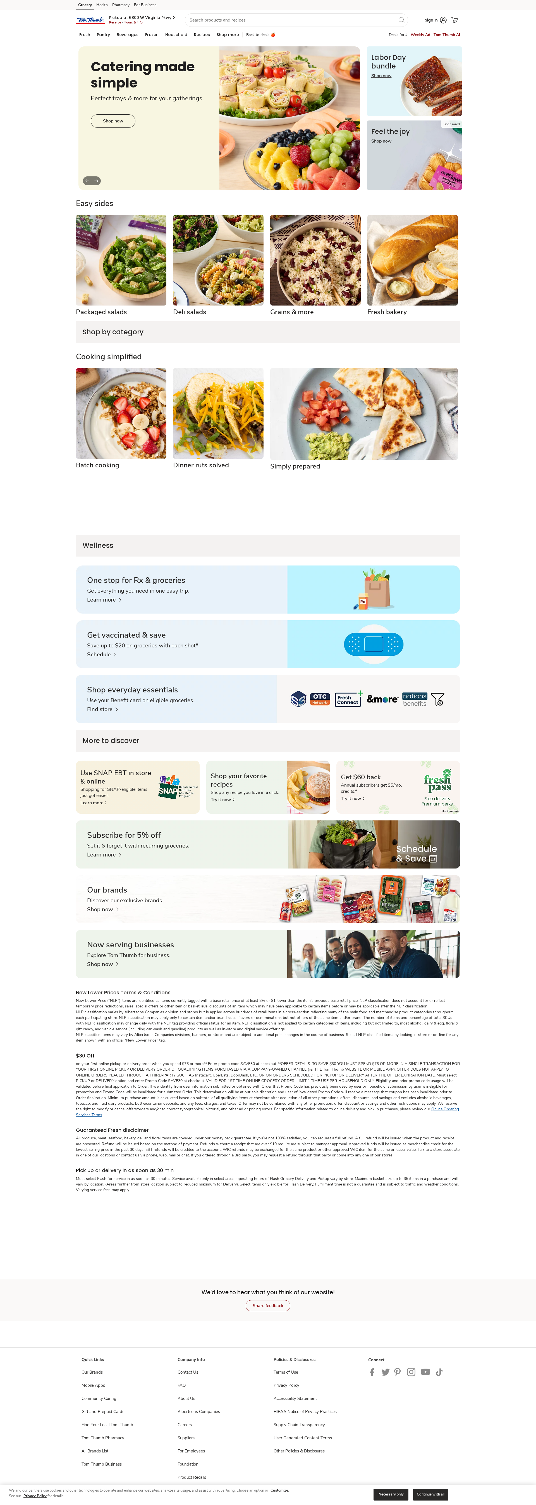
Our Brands (92, 1372)
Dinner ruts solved (201, 465)
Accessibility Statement (295, 1398)
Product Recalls (192, 1477)
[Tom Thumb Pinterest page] (398, 1371)
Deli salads (189, 312)
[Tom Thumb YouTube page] (425, 1371)
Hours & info (133, 22)
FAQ (182, 1385)
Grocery (85, 5)
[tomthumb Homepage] (90, 19)
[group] (219, 118)
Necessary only (391, 1494)
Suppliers (186, 1438)
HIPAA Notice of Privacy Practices (305, 1411)
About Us (186, 1398)
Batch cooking (97, 465)
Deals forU (398, 34)
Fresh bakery (387, 312)
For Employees (191, 1451)
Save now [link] (113, 121)
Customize (279, 1490)
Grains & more (292, 312)
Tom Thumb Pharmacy (103, 1438)
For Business (145, 5)
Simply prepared (295, 466)
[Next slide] (96, 180)
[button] (142, 17)
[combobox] (296, 20)
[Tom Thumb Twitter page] (385, 1371)
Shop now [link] (381, 76)
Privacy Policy (286, 1385)
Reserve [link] (115, 22)
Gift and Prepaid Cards (103, 1411)
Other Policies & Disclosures (299, 1451)
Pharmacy (121, 5)
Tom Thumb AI (447, 34)
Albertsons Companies (199, 1411)
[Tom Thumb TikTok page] (439, 1371)
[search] (401, 20)
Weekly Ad (420, 34)
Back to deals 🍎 (260, 34)
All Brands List (95, 1451)
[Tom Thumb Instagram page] (412, 1371)
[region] (268, 1495)
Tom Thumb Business (102, 1464)
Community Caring (99, 1398)
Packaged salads (101, 312)
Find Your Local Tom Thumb (107, 1425)
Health (102, 5)
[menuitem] (84, 34)
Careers (185, 1425)
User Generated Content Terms (303, 1438)
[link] (104, 600)
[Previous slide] (87, 180)
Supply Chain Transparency (299, 1425)
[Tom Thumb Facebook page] (373, 1371)
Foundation (188, 1464)
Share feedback (268, 1306)
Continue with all (430, 1494)
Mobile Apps (93, 1385)
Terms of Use (286, 1372)
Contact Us (188, 1372)
